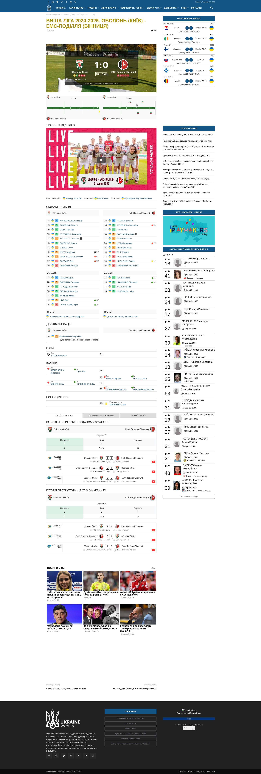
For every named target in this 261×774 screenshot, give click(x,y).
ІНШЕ (184, 8)
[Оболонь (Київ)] (79, 67)
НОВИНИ (92, 8)
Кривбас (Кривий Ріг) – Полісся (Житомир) (66, 688)
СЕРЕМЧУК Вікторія (69, 265)
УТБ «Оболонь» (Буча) (93, 55)
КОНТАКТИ (196, 8)
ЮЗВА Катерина (124, 243)
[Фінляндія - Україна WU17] (189, 49)
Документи (200, 771)
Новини (191, 771)
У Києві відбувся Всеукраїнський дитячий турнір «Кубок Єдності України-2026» (188, 162)
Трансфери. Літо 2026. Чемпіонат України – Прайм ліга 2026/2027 (187, 202)
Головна (182, 771)
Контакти (211, 771)
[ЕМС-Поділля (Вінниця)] (123, 67)
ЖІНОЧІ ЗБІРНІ (108, 8)
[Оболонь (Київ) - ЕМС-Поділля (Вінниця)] (101, 460)
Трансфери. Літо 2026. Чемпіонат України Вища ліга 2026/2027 (186, 194)
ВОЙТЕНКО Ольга (68, 243)
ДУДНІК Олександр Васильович (122, 316)
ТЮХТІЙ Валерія (124, 256)
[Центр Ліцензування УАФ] (130, 734)
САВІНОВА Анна (124, 239)
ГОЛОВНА (61, 8)
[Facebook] (48, 2)
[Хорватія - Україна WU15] (189, 28)
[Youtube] (71, 2)
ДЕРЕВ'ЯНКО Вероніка (127, 225)
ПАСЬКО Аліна (66, 278)
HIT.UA (185, 727)
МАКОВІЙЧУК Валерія (127, 282)
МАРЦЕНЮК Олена (126, 261)
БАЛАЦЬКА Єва (67, 230)
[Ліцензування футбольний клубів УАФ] (130, 744)
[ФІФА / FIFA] (130, 728)
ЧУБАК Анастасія (125, 221)
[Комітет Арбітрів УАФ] (130, 739)
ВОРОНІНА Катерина (69, 282)
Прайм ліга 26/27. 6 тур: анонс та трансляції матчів (186, 156)
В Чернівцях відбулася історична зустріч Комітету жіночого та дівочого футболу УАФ (186, 185)
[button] (211, 8)
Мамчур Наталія (73, 198)
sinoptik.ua (198, 724)
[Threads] (75, 2)
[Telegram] (57, 2)
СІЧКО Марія (123, 252)
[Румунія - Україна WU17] (189, 81)
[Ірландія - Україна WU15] (189, 38)
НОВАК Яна (122, 230)
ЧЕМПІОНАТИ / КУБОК (131, 8)
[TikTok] (62, 2)
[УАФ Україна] (130, 718)
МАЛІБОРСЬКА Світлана (71, 221)
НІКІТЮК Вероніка (125, 291)
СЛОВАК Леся (67, 247)
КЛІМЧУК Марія (67, 296)
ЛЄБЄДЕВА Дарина (69, 225)
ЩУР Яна (64, 300)
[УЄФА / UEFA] (130, 723)
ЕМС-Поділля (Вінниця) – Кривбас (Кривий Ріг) (134, 688)
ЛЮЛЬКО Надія (124, 287)
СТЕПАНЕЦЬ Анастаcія (71, 234)
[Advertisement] (101, 659)
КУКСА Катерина (68, 252)
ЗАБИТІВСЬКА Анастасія (71, 256)
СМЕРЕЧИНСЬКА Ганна (128, 265)
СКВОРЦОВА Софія (69, 304)
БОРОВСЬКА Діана (125, 234)
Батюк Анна (102, 198)
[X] (66, 2)
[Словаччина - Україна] (189, 60)
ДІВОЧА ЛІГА (153, 8)
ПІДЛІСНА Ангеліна (69, 291)
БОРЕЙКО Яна (66, 261)
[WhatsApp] (74, 36)
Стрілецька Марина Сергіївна (138, 198)
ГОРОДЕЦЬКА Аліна (69, 287)
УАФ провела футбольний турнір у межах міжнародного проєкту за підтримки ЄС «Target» (188, 171)
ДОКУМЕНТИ (170, 8)
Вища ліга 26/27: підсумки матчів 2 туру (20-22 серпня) (188, 135)
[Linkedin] (80, 36)
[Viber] (67, 36)
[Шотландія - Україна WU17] (189, 70)
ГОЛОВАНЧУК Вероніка (70, 336)
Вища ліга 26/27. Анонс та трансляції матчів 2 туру (186, 179)
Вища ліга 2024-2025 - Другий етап (98, 53)
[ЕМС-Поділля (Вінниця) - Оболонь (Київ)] (101, 470)
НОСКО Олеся (123, 278)
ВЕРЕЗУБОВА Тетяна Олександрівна (67, 316)
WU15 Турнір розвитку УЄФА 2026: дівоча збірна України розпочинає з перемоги (188, 147)
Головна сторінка (53, 14)
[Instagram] (53, 2)
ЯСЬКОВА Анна (124, 247)
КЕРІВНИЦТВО (76, 8)
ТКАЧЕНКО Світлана (69, 239)
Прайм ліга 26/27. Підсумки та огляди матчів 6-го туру (187, 141)
